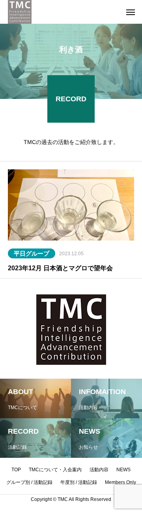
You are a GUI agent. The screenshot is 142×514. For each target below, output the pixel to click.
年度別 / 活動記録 (78, 482)
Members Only (120, 482)
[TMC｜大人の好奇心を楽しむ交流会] (19, 12)
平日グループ (31, 253)
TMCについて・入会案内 (55, 469)
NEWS (123, 469)
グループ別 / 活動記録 (29, 482)
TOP (16, 469)
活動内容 (99, 469)
